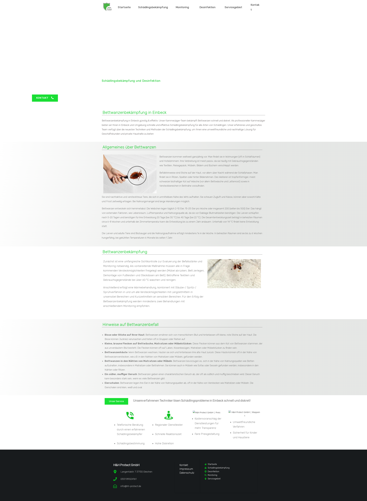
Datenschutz (186, 472)
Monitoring (182, 7)
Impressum (186, 469)
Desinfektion (207, 7)
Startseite (124, 7)
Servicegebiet (233, 7)
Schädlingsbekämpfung (153, 7)
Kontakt (183, 465)
